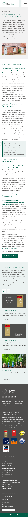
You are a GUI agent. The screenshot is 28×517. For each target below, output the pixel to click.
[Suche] (15, 3)
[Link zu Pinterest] (9, 497)
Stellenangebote (6, 403)
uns (10, 242)
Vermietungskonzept (7, 405)
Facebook (3, 397)
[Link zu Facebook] (3, 497)
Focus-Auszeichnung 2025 (9, 340)
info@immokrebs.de (7, 463)
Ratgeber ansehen (18, 403)
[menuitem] (15, 3)
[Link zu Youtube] (11, 497)
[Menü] (25, 3)
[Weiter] (8, 291)
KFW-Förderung (6, 370)
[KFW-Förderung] (14, 361)
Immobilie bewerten (6, 401)
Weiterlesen (7, 319)
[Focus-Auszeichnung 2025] (14, 331)
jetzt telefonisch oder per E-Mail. (10, 248)
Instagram (6, 397)
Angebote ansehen (18, 401)
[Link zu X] (7, 497)
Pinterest (12, 397)
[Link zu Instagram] (5, 497)
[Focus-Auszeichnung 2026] (14, 301)
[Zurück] (4, 291)
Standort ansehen (6, 465)
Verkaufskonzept (18, 405)
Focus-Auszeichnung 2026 (9, 310)
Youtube (15, 397)
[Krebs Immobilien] (7, 3)
